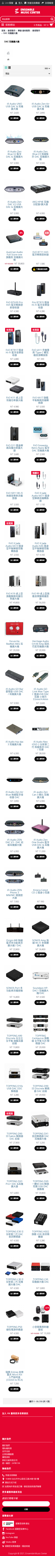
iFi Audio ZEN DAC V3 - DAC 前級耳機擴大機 (14, 842)
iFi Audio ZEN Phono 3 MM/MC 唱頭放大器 (14, 893)
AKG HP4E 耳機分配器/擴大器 (40, 203)
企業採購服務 (8, 1454)
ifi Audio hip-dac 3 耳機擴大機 (14, 743)
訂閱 (26, 1509)
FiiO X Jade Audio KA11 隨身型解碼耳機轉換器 (40, 496)
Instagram (10, 1533)
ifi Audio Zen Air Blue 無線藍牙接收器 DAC (14, 794)
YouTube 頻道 (12, 1537)
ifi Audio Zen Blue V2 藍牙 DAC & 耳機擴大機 (14, 155)
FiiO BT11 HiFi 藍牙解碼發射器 (40, 253)
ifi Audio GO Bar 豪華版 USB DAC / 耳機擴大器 (14, 691)
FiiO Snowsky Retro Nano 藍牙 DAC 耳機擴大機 (40, 448)
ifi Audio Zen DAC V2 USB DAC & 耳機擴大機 (14, 205)
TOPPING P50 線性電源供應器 (14, 1328)
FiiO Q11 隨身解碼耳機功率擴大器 (14, 448)
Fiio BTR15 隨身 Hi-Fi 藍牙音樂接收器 (40, 305)
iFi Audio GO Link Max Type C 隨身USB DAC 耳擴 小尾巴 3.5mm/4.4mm (40, 694)
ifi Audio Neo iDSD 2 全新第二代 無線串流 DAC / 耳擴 (40, 745)
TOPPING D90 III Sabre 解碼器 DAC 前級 (14, 1136)
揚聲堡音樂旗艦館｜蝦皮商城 (17, 1546)
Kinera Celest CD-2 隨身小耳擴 (40, 891)
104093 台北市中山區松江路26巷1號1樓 (22, 1478)
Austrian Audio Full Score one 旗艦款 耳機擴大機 (14, 255)
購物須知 (6, 1457)
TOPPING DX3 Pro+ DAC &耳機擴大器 (14, 1184)
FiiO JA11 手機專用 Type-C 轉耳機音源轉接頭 (40, 352)
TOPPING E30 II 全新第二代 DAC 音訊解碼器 (14, 1234)
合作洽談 (6, 1451)
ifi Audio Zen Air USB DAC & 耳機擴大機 (40, 106)
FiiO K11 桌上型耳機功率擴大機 (14, 399)
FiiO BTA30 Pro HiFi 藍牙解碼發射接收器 (14, 305)
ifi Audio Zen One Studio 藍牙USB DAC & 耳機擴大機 (40, 843)
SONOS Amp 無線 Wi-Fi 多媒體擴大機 (40, 943)
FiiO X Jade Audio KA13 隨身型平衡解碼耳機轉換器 (14, 547)
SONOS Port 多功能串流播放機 (14, 989)
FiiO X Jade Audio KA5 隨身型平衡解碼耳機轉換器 (40, 547)
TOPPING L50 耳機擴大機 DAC (40, 1281)
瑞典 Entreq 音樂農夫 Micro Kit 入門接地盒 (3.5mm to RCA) (14, 1375)
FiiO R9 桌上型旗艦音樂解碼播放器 (40, 596)
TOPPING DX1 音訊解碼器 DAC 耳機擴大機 (40, 1136)
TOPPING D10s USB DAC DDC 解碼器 (14, 1088)
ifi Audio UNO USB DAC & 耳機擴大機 (14, 106)
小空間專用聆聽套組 (40, 1328)
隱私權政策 (7, 1448)
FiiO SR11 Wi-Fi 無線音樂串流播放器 (14, 495)
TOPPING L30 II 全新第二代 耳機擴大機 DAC (14, 1282)
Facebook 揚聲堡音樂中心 (17, 1529)
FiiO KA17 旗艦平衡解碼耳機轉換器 (40, 400)
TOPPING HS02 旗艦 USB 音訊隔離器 (40, 1234)
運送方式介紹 (10, 1482)
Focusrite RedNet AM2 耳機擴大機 (14, 644)
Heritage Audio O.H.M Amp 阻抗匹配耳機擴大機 (40, 644)
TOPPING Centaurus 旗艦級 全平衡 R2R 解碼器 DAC (40, 1039)
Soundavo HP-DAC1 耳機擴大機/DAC (41, 990)
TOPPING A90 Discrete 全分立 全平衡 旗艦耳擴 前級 (14, 1039)
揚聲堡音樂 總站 (22, 1523)
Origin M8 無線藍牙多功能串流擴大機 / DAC (14, 943)
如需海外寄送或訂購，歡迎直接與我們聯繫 (23, 1486)
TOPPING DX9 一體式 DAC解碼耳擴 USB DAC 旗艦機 (40, 1185)
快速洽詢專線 (11, 1475)
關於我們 (6, 1445)
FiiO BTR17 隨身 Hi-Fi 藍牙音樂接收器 (14, 352)
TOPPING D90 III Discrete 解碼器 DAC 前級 (40, 1088)
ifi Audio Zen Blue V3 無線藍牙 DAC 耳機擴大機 (40, 155)
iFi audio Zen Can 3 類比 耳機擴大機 (40, 794)
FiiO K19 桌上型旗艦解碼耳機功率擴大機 (14, 596)
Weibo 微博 (11, 1542)
